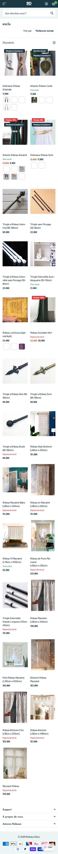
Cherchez (51, 13)
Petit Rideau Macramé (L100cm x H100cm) (13, 679)
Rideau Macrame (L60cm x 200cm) (38, 620)
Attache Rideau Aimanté (15, 155)
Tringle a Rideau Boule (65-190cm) (14, 448)
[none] (6, 100)
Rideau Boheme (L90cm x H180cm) (39, 732)
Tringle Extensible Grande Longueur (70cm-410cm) (15, 622)
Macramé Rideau (11, 786)
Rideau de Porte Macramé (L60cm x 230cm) (40, 562)
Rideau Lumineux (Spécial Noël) (14, 334)
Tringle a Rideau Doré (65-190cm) (41, 396)
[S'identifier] (46, 4)
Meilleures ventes (44, 30)
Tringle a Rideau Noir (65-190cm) (15, 396)
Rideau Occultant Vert (41, 332)
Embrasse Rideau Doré (41, 155)
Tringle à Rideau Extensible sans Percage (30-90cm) (14, 280)
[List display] (54, 43)
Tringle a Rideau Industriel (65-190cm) (14, 226)
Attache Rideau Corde (41, 86)
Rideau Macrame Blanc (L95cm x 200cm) (14, 504)
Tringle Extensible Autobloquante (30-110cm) (42, 278)
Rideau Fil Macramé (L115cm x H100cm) (12, 560)
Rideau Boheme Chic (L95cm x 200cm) (13, 732)
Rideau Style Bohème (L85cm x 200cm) (41, 448)
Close (29, 809)
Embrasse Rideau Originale (11, 88)
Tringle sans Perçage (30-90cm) (40, 226)
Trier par (27, 30)
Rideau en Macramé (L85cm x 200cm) (40, 504)
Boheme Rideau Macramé (38, 679)
